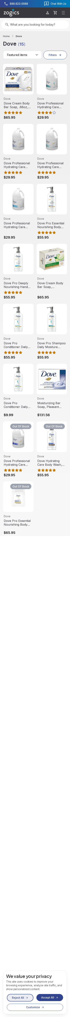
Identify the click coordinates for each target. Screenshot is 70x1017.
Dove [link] (19, 36)
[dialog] (35, 992)
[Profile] (47, 12)
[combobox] (22, 55)
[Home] (11, 12)
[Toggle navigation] (63, 13)
